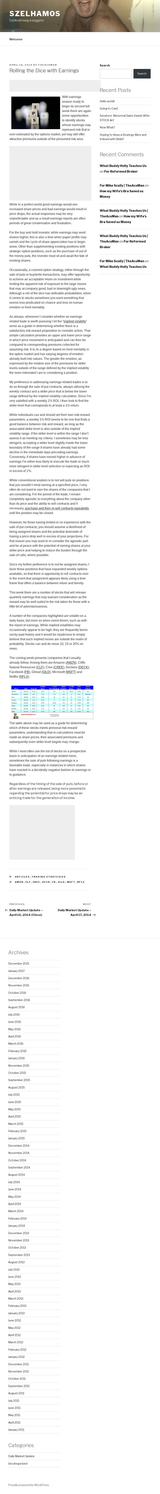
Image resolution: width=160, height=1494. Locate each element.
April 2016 (14, 1036)
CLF (40, 667)
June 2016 (14, 1021)
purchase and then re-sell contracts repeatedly (57, 508)
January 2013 (16, 1313)
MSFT (71, 672)
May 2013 (14, 1284)
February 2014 (17, 1218)
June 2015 (14, 1102)
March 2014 (15, 1211)
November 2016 (18, 985)
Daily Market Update (21, 1456)
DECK (83, 667)
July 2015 (14, 1094)
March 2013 (15, 1298)
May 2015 (14, 1109)
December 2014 (18, 1145)
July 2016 (14, 1014)
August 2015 (16, 1087)
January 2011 (16, 1429)
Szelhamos (35, 13)
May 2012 (14, 1327)
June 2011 (14, 1407)
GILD (46, 672)
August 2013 (16, 1262)
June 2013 (14, 1276)
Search (105, 65)
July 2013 (14, 1269)
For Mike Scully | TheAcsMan (122, 185)
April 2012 (14, 1335)
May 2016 (14, 1029)
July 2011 (13, 1400)
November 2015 (18, 1065)
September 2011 (18, 1386)
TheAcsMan (47, 64)
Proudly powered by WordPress (28, 1485)
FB (27, 672)
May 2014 (14, 1196)
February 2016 (17, 1051)
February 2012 (17, 1349)
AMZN (71, 662)
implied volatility (75, 321)
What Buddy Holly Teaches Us (123, 166)
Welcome (15, 39)
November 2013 (18, 1240)
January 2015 (16, 1138)
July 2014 (14, 1182)
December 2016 (18, 978)
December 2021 (18, 963)
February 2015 (17, 1131)
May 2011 (14, 1415)
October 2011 (17, 1378)
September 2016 (19, 1000)
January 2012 (16, 1356)
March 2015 (15, 1123)
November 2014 (18, 1152)
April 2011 (14, 1422)
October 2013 (17, 1247)
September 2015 (19, 1080)
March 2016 (15, 1043)
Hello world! (107, 101)
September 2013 (19, 1255)
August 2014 (16, 1174)
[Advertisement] (55, 86)
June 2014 (14, 1189)
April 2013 (14, 1291)
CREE (58, 667)
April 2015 (14, 1116)
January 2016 (16, 1058)
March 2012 (15, 1342)
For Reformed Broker (121, 171)
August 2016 (16, 1007)
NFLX (24, 676)
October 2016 (17, 992)
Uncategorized (17, 1463)
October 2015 (17, 1072)
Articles (22, 876)
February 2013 (17, 1305)
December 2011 (18, 1364)
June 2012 (14, 1320)
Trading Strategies (49, 876)
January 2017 (16, 971)
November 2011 (18, 1371)
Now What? (107, 127)
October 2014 (17, 1160)
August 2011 (16, 1393)
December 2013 (18, 1233)
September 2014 (19, 1167)
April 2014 (14, 1204)
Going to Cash (109, 108)
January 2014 (16, 1225)
